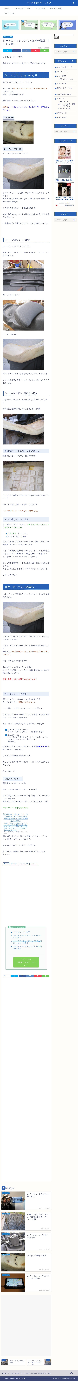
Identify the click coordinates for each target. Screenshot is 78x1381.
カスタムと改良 (8, 36)
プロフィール (9, 13)
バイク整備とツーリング (39, 3)
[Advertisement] (26, 881)
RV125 (7, 863)
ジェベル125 (61, 76)
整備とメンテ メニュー (64, 89)
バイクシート (34, 863)
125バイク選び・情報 (22, 9)
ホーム (7, 9)
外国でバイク (64, 101)
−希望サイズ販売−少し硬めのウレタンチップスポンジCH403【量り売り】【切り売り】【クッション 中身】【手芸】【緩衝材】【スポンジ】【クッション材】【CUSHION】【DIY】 (15, 827)
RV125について (62, 71)
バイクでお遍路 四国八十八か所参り (67, 105)
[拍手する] (6, 976)
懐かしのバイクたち (66, 79)
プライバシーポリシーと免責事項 (14, 1378)
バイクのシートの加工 (21, 932)
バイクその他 (61, 117)
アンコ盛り (14, 863)
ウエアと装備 (40, 9)
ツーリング (61, 98)
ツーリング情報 (56, 9)
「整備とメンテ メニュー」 (26, 962)
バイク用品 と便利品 (64, 94)
